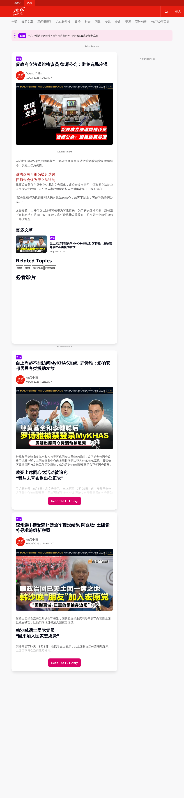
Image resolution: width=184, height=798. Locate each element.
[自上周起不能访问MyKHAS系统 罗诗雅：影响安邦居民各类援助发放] (31, 244)
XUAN (17, 2)
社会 (88, 21)
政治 (77, 21)
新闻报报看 (44, 21)
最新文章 (27, 21)
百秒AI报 (141, 21)
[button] (14, 33)
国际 (98, 21)
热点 (29, 2)
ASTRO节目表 (160, 21)
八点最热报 (63, 21)
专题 (108, 21)
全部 (14, 21)
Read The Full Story (64, 501)
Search (166, 11)
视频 (128, 21)
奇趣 (118, 21)
